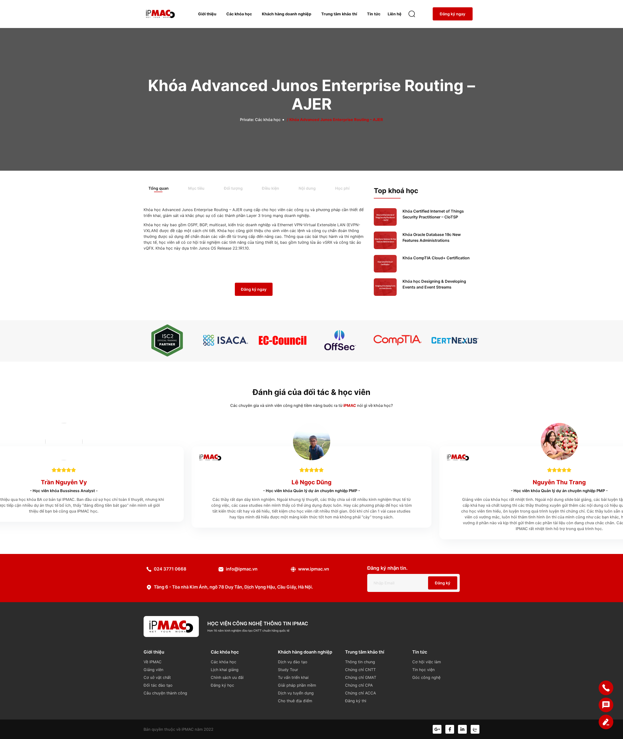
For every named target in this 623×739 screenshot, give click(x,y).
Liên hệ (395, 13)
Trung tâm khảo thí (339, 13)
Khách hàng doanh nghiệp (286, 13)
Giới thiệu (207, 13)
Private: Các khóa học (260, 119)
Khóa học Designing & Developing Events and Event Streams (434, 284)
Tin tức (373, 13)
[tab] (163, 188)
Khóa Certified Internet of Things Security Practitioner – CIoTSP (433, 214)
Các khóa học (239, 13)
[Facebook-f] (449, 729)
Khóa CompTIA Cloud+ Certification (436, 257)
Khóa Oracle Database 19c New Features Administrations (432, 237)
